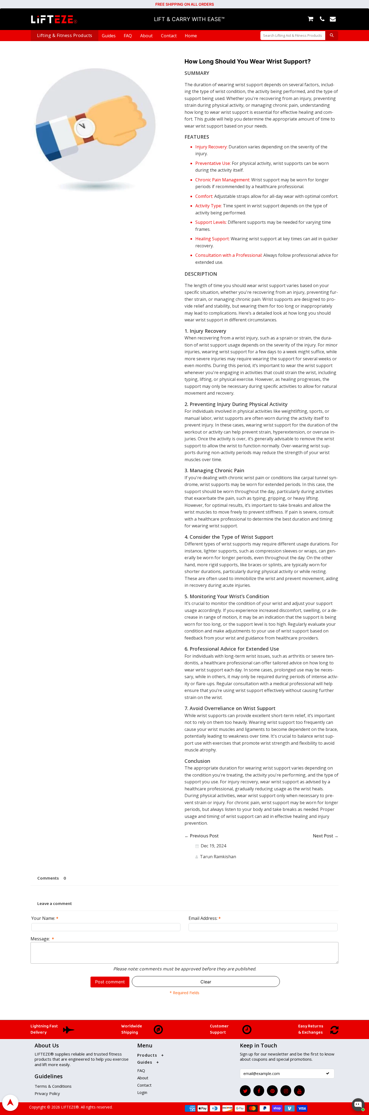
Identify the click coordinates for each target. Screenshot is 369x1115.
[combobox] (292, 35)
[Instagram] (285, 1090)
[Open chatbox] (358, 1104)
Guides (109, 36)
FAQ (128, 36)
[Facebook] (258, 1090)
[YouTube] (299, 1090)
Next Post (323, 836)
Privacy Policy (47, 1093)
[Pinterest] (272, 1090)
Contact (169, 36)
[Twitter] (245, 1090)
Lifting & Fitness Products (64, 35)
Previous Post (204, 836)
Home (191, 36)
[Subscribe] (327, 1073)
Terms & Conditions (53, 1086)
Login (142, 1092)
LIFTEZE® (69, 1107)
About (146, 36)
